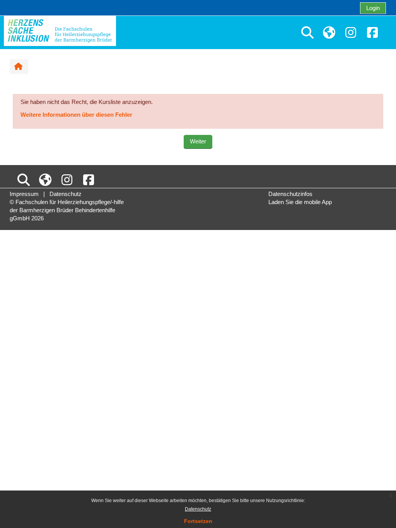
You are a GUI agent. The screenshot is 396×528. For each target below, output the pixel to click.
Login (373, 8)
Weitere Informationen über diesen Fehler (76, 114)
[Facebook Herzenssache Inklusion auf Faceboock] (372, 33)
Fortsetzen (198, 521)
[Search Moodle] (307, 33)
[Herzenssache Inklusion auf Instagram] (351, 33)
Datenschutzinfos (290, 194)
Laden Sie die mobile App (300, 202)
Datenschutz (198, 509)
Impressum (24, 194)
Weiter (198, 141)
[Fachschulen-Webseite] (329, 33)
